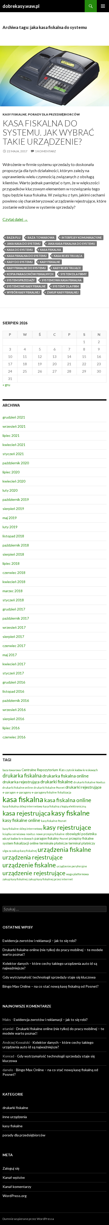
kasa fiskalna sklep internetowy (22, 806)
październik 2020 (16, 463)
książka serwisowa (14, 834)
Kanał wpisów (14, 1177)
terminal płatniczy (81, 843)
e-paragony (23, 792)
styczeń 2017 (13, 673)
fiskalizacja (64, 792)
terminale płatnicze (53, 843)
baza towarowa (41, 237)
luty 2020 (10, 490)
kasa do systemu (20, 249)
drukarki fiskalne (56, 781)
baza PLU (14, 237)
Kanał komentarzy (17, 1186)
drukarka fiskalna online (65, 776)
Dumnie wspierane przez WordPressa (28, 1219)
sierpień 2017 (13, 636)
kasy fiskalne (15, 114)
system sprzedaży (21, 280)
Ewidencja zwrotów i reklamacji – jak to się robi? (40, 940)
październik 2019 (16, 499)
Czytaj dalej (15, 219)
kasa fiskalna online (67, 800)
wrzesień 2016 (14, 709)
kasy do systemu (20, 261)
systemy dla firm (66, 286)
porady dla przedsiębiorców (54, 114)
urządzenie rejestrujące (34, 872)
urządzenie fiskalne (29, 865)
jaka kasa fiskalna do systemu (71, 243)
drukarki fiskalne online (18, 787)
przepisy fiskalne (81, 838)
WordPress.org (15, 1196)
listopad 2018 (13, 536)
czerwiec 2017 (14, 645)
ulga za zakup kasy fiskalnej (20, 850)
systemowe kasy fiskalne (26, 286)
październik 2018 (16, 545)
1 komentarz (45, 151)
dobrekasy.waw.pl (21, 6)
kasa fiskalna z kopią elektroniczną (64, 806)
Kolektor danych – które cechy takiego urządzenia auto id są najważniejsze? (48, 1044)
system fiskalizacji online (21, 843)
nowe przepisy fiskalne (50, 834)
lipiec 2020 (11, 472)
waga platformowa (77, 874)
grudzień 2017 (14, 609)
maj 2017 (10, 655)
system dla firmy (74, 274)
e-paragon (9, 792)
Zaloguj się (11, 1168)
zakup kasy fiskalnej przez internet (50, 879)
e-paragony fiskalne (44, 792)
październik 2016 (16, 700)
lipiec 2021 (11, 435)
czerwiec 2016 (14, 737)
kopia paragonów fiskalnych (30, 274)
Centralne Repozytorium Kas (43, 770)
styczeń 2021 (13, 454)
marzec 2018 (13, 591)
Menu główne (103, 6)
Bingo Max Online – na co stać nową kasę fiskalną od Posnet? (51, 986)
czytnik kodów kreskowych (81, 770)
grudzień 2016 (14, 682)
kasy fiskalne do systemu (26, 268)
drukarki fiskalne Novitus (89, 782)
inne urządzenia (15, 1117)
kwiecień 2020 (14, 481)
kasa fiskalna (50, 249)
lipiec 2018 (11, 563)
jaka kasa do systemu (24, 243)
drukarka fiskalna (22, 775)
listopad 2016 (13, 691)
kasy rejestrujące (67, 268)
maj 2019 (10, 518)
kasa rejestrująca (68, 255)
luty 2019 (10, 527)
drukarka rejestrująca (21, 781)
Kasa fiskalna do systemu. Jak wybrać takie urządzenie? (48, 132)
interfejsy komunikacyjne (82, 237)
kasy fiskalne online (21, 820)
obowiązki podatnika (81, 834)
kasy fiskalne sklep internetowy (22, 828)
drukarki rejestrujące (83, 787)
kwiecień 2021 (14, 444)
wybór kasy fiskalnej (23, 292)
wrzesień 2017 (14, 627)
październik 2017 (16, 618)
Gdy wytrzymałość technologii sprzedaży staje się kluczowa (49, 977)
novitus (30, 834)
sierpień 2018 (13, 554)
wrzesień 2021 (14, 426)
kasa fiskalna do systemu (27, 255)
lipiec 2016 (11, 728)
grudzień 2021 (14, 417)
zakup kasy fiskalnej (63, 292)
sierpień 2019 (13, 508)
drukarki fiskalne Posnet (49, 787)
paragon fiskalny (46, 838)
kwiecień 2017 (14, 664)
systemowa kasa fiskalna (62, 280)
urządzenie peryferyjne (72, 866)
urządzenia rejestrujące (33, 857)
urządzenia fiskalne (64, 849)
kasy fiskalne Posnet (53, 820)
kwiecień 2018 (14, 582)
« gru (6, 385)
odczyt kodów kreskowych (18, 838)
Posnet (64, 838)
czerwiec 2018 (14, 572)
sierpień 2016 (13, 719)
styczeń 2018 (13, 600)
